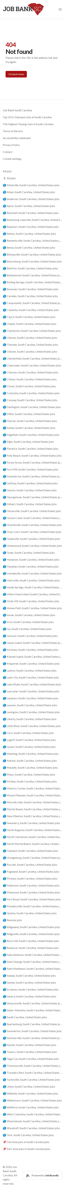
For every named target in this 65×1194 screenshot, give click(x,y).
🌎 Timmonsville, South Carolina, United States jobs (32, 1065)
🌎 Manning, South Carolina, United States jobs (31, 753)
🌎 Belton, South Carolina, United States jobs (29, 233)
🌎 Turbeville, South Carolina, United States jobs (31, 1079)
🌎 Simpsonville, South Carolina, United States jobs (32, 1003)
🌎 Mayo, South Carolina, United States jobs (29, 774)
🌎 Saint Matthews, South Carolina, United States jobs (32, 968)
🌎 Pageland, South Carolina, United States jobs (31, 871)
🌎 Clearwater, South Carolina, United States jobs (32, 365)
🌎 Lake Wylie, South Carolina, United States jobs (32, 684)
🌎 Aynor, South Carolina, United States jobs (29, 205)
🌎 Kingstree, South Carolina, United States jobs (31, 663)
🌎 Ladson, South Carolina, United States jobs (30, 670)
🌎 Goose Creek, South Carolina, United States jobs (32, 518)
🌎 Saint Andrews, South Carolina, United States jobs (32, 954)
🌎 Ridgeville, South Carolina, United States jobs (31, 934)
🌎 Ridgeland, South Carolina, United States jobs (31, 927)
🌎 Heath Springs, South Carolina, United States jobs (32, 587)
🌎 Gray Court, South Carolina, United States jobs (32, 531)
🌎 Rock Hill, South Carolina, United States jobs (31, 940)
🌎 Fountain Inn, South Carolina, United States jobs (32, 476)
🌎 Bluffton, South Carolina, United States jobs (30, 268)
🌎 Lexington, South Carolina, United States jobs (31, 712)
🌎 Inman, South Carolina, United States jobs (29, 615)
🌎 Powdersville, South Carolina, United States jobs (32, 906)
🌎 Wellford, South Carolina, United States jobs (31, 1107)
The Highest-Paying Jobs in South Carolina (28, 124)
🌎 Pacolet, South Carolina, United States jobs (30, 864)
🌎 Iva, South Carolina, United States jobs (27, 628)
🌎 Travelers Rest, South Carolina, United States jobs (32, 1072)
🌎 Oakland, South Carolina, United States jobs (30, 850)
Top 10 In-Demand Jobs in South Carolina (27, 117)
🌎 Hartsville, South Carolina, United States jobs (31, 580)
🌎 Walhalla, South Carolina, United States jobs (30, 1093)
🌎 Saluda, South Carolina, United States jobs (29, 975)
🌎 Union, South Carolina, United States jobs (29, 1086)
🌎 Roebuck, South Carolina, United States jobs (31, 947)
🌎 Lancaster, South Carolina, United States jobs (31, 691)
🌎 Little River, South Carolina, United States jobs (32, 726)
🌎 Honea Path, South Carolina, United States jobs (32, 608)
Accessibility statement (17, 138)
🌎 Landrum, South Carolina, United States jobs (30, 698)
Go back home (16, 74)
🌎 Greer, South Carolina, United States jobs (29, 552)
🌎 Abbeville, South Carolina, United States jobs (31, 185)
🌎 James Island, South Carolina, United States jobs (32, 642)
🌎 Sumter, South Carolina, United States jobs (29, 1044)
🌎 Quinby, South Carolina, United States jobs (30, 913)
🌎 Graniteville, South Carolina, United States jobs (32, 524)
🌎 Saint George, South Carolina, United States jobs (32, 961)
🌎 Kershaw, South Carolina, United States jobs (30, 649)
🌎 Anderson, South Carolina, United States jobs (31, 199)
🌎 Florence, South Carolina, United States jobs (30, 448)
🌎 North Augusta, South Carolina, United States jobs (32, 830)
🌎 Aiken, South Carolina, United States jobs (29, 192)
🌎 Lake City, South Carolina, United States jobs (31, 677)
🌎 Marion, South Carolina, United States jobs (30, 760)
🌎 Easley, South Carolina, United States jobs (29, 427)
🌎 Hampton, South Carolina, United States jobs (31, 559)
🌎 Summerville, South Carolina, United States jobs (32, 1038)
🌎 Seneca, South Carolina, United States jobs (29, 996)
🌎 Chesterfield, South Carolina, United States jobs (32, 358)
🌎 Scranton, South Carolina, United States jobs (31, 989)
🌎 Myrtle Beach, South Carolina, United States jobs (32, 809)
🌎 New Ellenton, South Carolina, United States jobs (32, 816)
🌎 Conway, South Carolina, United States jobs (30, 400)
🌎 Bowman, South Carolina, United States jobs (31, 289)
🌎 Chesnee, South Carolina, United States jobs (30, 344)
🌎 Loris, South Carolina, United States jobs (28, 732)
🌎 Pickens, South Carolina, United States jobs (30, 878)
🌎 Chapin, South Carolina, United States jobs (29, 323)
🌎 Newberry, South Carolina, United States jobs (31, 823)
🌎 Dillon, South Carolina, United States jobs (29, 414)
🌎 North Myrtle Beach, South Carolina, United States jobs (32, 843)
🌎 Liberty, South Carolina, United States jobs (30, 719)
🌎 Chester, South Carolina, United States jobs (30, 351)
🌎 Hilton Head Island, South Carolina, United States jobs (32, 594)
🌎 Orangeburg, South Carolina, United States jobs (32, 857)
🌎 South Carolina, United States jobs (25, 1017)
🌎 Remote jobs (12, 920)
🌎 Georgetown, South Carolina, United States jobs (32, 497)
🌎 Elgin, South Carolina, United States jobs (28, 441)
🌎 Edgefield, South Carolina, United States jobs (31, 434)
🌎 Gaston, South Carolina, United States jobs (30, 490)
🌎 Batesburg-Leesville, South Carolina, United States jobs (32, 219)
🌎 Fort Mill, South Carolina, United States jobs (30, 469)
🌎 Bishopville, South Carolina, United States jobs (32, 254)
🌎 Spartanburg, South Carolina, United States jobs (32, 1024)
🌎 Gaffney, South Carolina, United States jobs (30, 483)
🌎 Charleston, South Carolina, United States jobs (32, 330)
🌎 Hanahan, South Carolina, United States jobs (31, 566)
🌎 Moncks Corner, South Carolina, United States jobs (32, 788)
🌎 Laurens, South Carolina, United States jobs (30, 705)
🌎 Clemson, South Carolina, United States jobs (30, 372)
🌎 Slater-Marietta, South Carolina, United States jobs (32, 1010)
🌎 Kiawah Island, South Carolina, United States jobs (32, 656)
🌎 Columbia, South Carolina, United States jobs (31, 393)
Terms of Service (13, 131)
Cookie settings (12, 158)
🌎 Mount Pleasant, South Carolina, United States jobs (32, 795)
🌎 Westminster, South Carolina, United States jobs (32, 1121)
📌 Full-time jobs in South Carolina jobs (26, 1142)
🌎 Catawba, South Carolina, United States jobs (31, 310)
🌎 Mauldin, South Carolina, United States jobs (30, 767)
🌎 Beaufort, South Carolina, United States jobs (31, 226)
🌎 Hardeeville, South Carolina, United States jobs (32, 573)
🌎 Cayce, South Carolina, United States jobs (29, 316)
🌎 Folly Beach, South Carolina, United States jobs (32, 455)
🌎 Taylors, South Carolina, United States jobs (30, 1051)
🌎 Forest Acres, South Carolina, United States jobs (32, 462)
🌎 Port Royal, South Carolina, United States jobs (32, 899)
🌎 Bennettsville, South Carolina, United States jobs (32, 240)
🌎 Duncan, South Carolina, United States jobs (30, 420)
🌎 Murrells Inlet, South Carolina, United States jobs (32, 802)
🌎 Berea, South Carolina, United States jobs (29, 247)
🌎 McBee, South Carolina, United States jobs (30, 781)
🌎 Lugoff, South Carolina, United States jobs (29, 739)
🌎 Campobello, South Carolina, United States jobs (32, 303)
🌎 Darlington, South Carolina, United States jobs (32, 407)
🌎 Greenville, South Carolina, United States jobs (31, 538)
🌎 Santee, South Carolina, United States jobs (29, 982)
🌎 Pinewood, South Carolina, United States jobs (31, 892)
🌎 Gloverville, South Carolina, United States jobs (32, 511)
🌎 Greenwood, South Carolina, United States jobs (32, 545)
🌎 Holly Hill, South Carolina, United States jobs (31, 601)
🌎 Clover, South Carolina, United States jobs (29, 386)
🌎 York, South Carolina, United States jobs (28, 1135)
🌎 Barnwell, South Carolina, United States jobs (31, 212)
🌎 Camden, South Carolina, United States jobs (30, 296)
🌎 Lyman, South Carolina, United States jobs (29, 746)
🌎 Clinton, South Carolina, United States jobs (30, 379)
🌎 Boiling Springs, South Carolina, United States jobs (32, 282)
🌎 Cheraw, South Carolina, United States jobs (30, 337)
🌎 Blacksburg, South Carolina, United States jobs (32, 261)
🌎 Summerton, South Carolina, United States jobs (32, 1031)
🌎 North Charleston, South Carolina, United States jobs (32, 836)
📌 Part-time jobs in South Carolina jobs (26, 1148)
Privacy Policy (11, 144)
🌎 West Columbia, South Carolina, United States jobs (32, 1114)
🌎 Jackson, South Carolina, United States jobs (30, 635)
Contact (7, 151)
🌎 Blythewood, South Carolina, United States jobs (32, 275)
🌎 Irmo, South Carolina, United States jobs (28, 622)
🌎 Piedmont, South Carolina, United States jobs (31, 885)
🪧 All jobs (9, 178)
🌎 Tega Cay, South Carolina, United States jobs (31, 1058)
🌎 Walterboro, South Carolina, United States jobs (32, 1100)
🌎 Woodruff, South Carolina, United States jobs (31, 1128)
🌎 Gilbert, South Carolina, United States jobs (30, 504)
